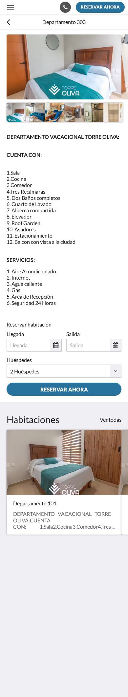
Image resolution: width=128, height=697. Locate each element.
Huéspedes (19, 360)
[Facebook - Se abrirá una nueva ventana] (13, 633)
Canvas (42, 679)
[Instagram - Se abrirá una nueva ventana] (31, 633)
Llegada (15, 334)
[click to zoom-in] (64, 66)
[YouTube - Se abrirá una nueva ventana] (49, 633)
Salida (73, 334)
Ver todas (110, 419)
